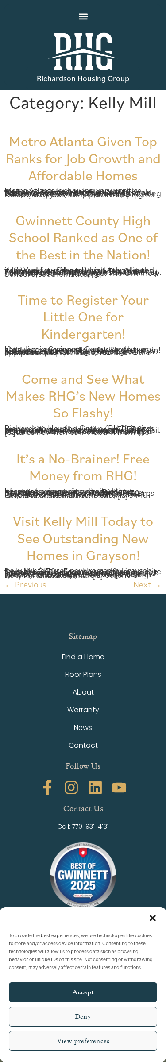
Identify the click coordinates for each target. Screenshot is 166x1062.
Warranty (83, 710)
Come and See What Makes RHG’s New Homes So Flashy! (83, 395)
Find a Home (83, 657)
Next (147, 584)
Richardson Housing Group (83, 78)
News (83, 727)
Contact (83, 745)
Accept (83, 992)
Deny (83, 1016)
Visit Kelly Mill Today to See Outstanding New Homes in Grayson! (83, 537)
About (83, 692)
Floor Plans (83, 674)
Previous (25, 584)
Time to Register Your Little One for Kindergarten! (83, 316)
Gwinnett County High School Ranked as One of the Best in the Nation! (83, 237)
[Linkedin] (95, 787)
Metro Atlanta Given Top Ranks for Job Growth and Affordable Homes (83, 157)
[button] (152, 918)
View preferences (83, 1041)
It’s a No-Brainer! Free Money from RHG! (83, 466)
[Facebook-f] (47, 787)
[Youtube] (119, 787)
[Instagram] (71, 787)
